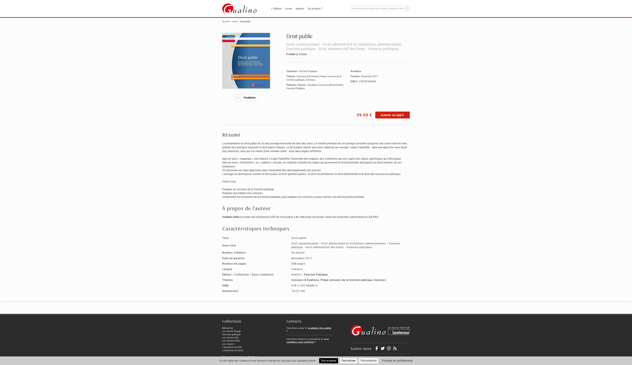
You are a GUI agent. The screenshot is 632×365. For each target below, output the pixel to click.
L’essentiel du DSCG (232, 350)
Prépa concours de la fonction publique (346, 280)
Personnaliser (369, 360)
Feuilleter (250, 97)
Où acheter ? (315, 8)
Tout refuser (349, 360)
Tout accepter (328, 360)
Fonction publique (231, 334)
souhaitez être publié (319, 328)
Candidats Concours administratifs (325, 85)
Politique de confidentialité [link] (397, 360)
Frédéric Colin (296, 54)
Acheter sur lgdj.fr (392, 115)
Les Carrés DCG (230, 338)
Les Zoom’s (228, 344)
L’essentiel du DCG (232, 347)
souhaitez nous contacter (300, 342)
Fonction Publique (308, 71)
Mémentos (227, 328)
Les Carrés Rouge (231, 331)
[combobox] (380, 8)
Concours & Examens (308, 76)
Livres (288, 8)
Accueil (225, 21)
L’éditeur (276, 8)
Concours (310, 79)
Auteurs (299, 8)
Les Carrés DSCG (231, 341)
